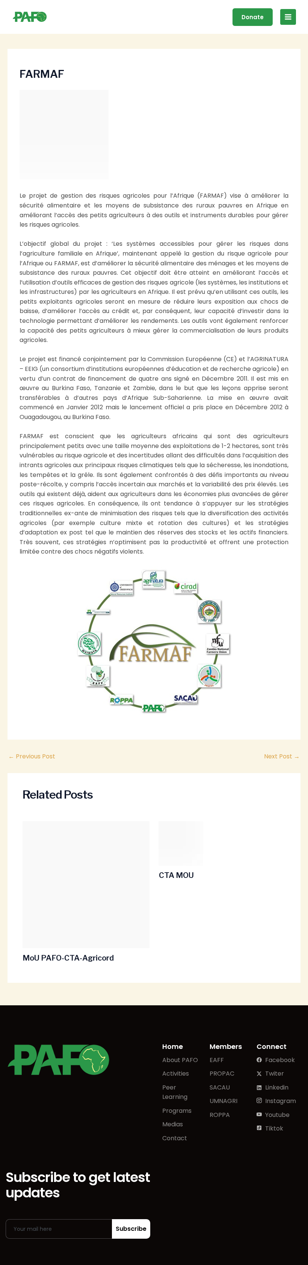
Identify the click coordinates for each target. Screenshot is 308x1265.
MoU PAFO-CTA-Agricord (68, 957)
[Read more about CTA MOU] (222, 843)
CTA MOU (176, 875)
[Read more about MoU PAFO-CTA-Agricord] (86, 884)
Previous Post (31, 757)
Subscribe (131, 1228)
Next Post (282, 757)
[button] (253, 17)
